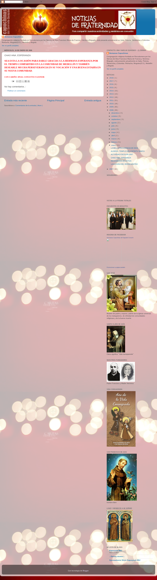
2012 (111, 97)
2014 (111, 91)
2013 (111, 94)
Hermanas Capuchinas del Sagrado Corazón (120, 237)
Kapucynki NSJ (115, 551)
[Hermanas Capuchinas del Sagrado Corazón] (114, 265)
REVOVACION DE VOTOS (121, 161)
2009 (111, 107)
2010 (111, 104)
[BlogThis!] (20, 81)
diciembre (115, 113)
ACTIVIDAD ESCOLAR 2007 (122, 154)
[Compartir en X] (23, 81)
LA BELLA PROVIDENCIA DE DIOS (124, 148)
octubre (114, 116)
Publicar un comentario (16, 91)
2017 (111, 81)
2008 (111, 110)
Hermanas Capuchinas (13, 37)
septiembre (116, 119)
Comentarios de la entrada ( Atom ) (29, 105)
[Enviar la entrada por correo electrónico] (13, 81)
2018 (111, 78)
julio (113, 126)
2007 (111, 169)
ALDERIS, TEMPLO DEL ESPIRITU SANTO (128, 151)
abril (113, 135)
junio (113, 129)
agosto (114, 123)
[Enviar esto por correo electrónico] (17, 81)
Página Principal (55, 100)
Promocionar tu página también (116, 267)
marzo (114, 139)
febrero (114, 142)
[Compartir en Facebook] (26, 81)
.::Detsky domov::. (117, 556)
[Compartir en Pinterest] (28, 81)
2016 (111, 84)
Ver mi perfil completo (10, 46)
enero (113, 145)
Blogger (86, 571)
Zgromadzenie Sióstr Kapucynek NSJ (124, 560)
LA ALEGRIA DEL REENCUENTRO (124, 164)
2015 (111, 88)
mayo (113, 132)
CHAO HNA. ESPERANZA (121, 158)
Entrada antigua (92, 100)
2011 (111, 100)
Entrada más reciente (15, 100)
